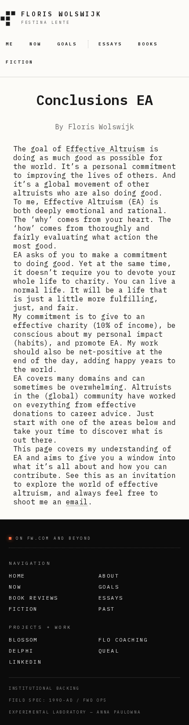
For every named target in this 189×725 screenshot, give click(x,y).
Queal (108, 650)
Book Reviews (33, 597)
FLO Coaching (123, 639)
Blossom (23, 639)
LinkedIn (25, 661)
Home (17, 575)
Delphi (21, 650)
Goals (108, 586)
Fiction (23, 608)
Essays (110, 597)
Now (15, 586)
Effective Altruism (105, 148)
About (108, 575)
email (77, 501)
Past (106, 608)
